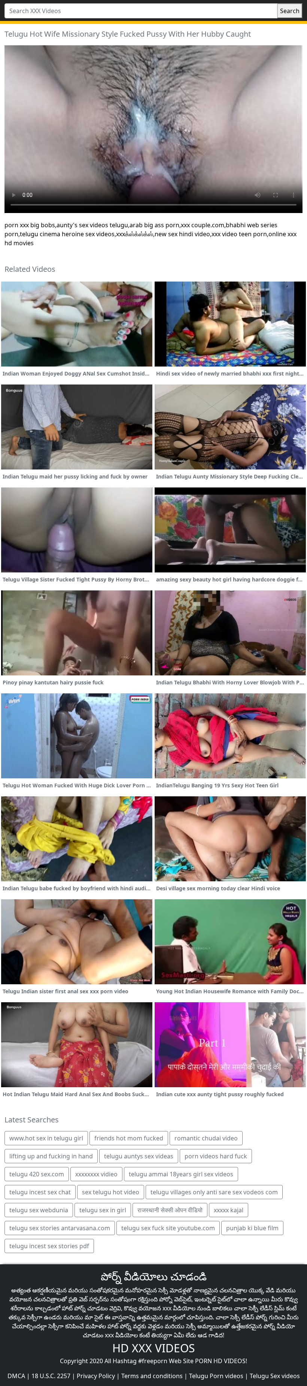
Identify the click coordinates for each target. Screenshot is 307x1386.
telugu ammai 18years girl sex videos (181, 1174)
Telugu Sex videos (275, 1376)
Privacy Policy (96, 1376)
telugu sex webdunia (38, 1210)
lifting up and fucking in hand (51, 1156)
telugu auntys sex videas (138, 1156)
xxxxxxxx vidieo (96, 1174)
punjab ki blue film (252, 1228)
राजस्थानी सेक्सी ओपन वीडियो (170, 1210)
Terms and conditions (152, 1376)
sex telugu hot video (110, 1192)
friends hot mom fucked (128, 1138)
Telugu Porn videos (216, 1376)
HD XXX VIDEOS (153, 1348)
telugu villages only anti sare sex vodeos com (214, 1192)
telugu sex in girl (102, 1210)
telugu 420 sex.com (36, 1174)
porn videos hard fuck (216, 1156)
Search (290, 11)
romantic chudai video (206, 1138)
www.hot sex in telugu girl (46, 1138)
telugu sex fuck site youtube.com (168, 1228)
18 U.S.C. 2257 (50, 1376)
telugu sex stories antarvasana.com (59, 1228)
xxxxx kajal (228, 1210)
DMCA (16, 1376)
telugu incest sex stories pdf (49, 1246)
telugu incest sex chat (40, 1192)
